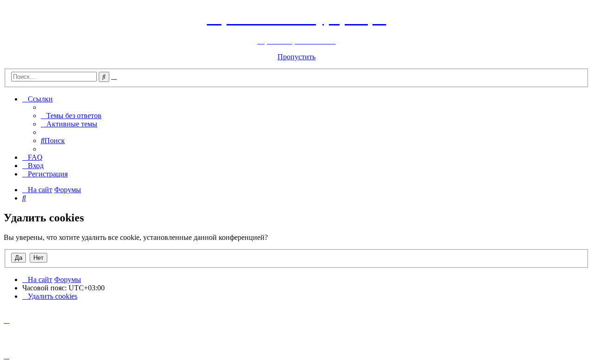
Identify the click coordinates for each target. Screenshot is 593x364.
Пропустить (296, 57)
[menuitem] (71, 115)
